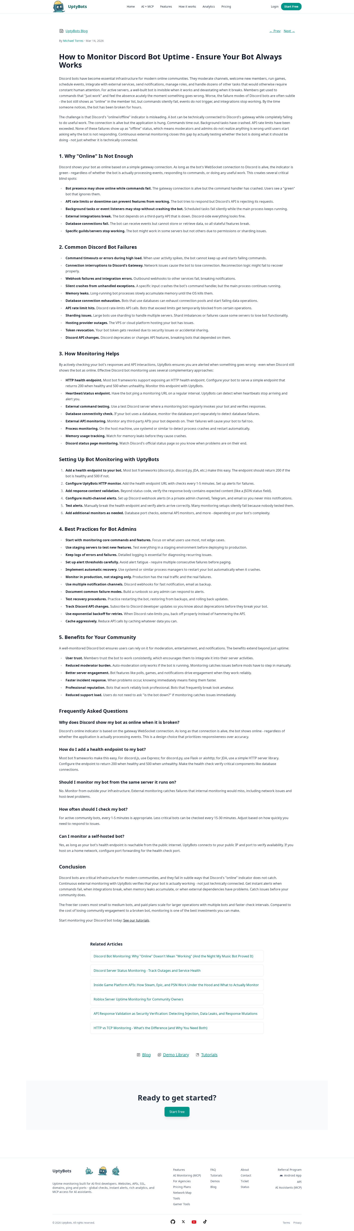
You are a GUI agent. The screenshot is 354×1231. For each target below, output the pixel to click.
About (245, 1170)
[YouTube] (194, 1223)
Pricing (226, 6)
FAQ (213, 1170)
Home (131, 6)
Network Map (182, 1193)
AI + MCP (147, 6)
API (299, 1182)
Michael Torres (73, 41)
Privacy (297, 1222)
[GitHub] (173, 1223)
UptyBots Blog (77, 31)
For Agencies (182, 1181)
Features (166, 6)
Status (245, 1187)
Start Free (291, 6)
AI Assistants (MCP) (288, 1187)
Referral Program (290, 1170)
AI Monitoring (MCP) (187, 1175)
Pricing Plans (182, 1187)
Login (275, 6)
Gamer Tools (181, 1204)
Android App (293, 1175)
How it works (187, 6)
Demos (215, 1181)
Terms (286, 1222)
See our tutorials (136, 920)
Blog (146, 1054)
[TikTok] (205, 1223)
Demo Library (176, 1054)
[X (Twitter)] (183, 1223)
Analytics (209, 6)
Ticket (245, 1181)
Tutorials (209, 1054)
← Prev (274, 31)
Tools (176, 1198)
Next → (289, 31)
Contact (246, 1175)
